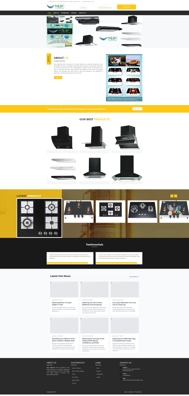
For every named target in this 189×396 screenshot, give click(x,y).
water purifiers (75, 380)
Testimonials (65, 13)
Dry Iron (74, 383)
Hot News (73, 299)
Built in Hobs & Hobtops (78, 371)
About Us (56, 13)
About (125, 392)
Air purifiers (75, 377)
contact (98, 377)
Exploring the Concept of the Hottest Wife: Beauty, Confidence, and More (93, 341)
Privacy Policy (138, 392)
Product (74, 13)
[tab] (49, 59)
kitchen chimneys (76, 368)
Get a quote (137, 108)
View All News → (134, 276)
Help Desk (131, 392)
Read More (58, 77)
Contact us (82, 13)
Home (49, 13)
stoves (73, 374)
